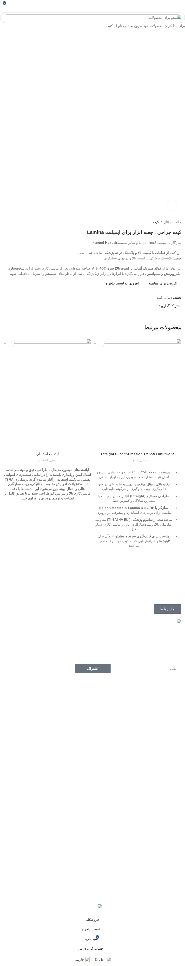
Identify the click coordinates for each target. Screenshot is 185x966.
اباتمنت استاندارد (47, 454)
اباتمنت (133, 460)
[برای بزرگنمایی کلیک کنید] (172, 205)
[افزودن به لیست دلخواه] (100, 342)
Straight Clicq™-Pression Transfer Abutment (137, 454)
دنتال (143, 460)
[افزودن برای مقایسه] (138, 444)
